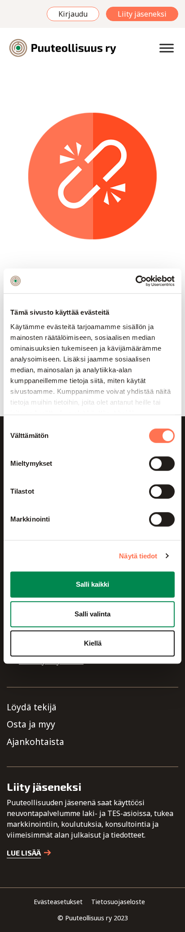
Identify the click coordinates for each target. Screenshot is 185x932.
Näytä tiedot (138, 556)
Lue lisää (24, 852)
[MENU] (166, 48)
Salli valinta (92, 614)
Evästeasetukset (58, 901)
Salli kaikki (92, 584)
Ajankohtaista (35, 742)
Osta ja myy (31, 724)
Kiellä (92, 643)
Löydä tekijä (32, 707)
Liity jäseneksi (142, 14)
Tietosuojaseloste (118, 901)
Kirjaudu (73, 14)
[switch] (162, 463)
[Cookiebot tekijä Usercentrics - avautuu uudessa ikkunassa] (135, 281)
